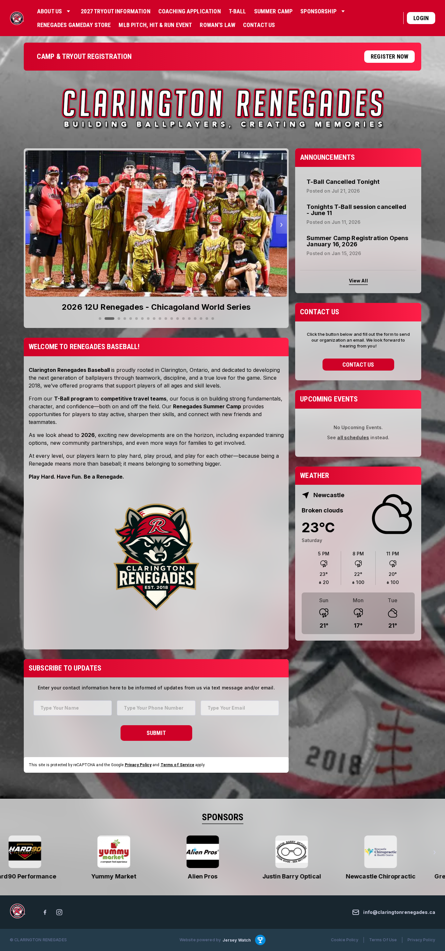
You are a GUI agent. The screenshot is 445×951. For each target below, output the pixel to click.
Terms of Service (177, 765)
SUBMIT (156, 732)
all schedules (353, 437)
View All (358, 280)
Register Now (389, 56)
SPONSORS (222, 817)
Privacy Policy (138, 765)
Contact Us (358, 364)
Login (421, 18)
